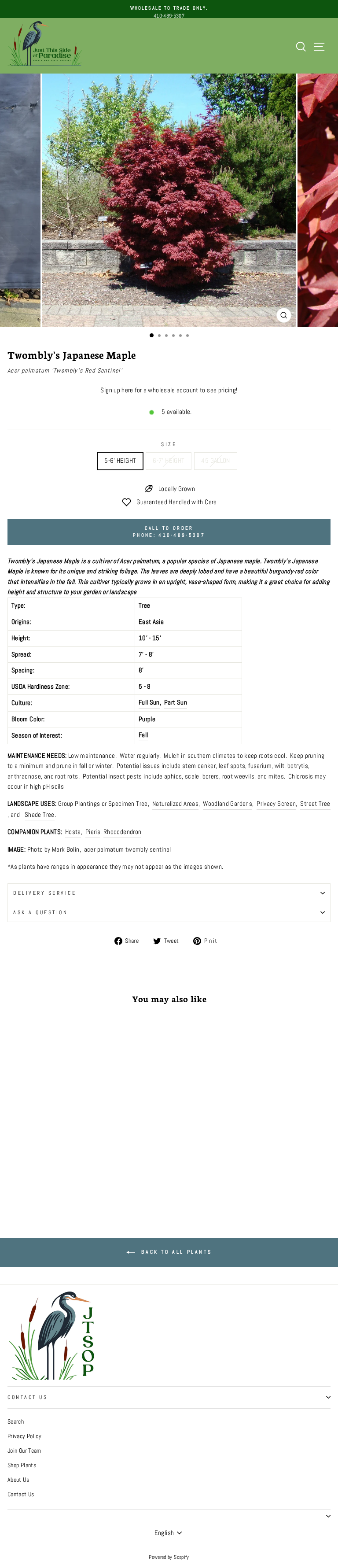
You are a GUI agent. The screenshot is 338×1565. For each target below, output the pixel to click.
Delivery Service (45, 893)
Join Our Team (24, 1450)
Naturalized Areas (175, 804)
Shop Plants (21, 1465)
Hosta (73, 832)
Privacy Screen (276, 804)
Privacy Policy (24, 1436)
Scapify (181, 1557)
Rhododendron (122, 832)
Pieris (92, 832)
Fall (143, 735)
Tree (144, 605)
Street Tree (315, 804)
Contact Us (27, 1397)
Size (168, 444)
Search (15, 1421)
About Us (18, 1480)
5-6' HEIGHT (120, 461)
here (127, 390)
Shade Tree (40, 815)
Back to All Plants (175, 1251)
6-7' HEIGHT (168, 461)
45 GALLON (215, 461)
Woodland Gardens (227, 804)
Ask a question (40, 912)
